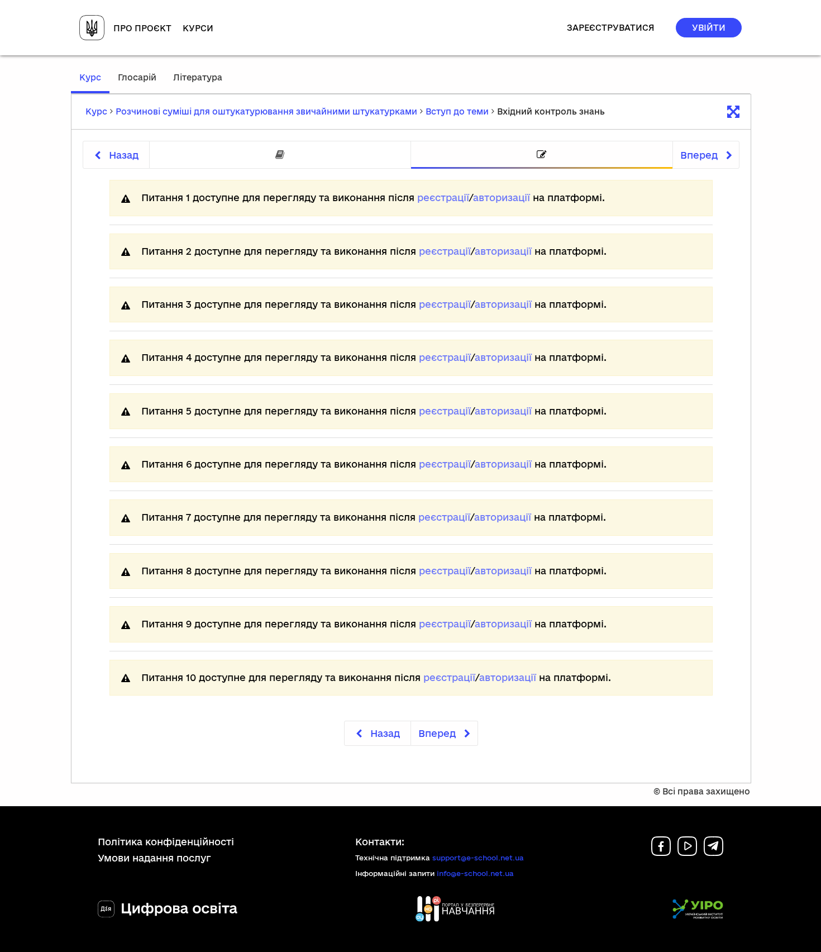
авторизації (501, 197)
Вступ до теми (457, 111)
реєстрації (443, 197)
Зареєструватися (611, 27)
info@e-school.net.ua (475, 873)
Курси (198, 28)
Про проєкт (142, 28)
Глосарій (137, 77)
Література (197, 77)
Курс (94, 82)
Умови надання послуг (154, 858)
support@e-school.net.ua (478, 857)
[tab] (280, 155)
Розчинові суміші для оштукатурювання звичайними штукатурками (266, 111)
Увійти (708, 27)
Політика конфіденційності (166, 841)
